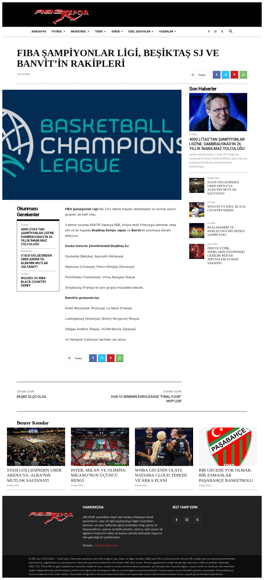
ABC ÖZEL (212, 244)
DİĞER (116, 31)
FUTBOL (57, 31)
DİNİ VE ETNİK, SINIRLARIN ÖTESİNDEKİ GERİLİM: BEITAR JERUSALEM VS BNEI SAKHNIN (226, 256)
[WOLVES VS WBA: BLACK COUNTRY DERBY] (196, 209)
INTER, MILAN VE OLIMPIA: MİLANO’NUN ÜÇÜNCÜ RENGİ (98, 475)
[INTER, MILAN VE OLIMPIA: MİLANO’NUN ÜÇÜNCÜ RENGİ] (100, 447)
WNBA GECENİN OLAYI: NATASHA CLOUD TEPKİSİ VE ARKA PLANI (161, 475)
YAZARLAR (166, 31)
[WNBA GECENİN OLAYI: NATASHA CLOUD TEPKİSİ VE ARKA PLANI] (164, 447)
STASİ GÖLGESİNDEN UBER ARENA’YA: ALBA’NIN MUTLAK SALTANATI (36, 261)
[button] (230, 32)
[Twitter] (222, 31)
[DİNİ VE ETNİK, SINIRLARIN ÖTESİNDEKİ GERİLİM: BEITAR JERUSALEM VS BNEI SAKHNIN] (196, 251)
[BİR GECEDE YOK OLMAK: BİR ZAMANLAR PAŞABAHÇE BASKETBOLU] (228, 447)
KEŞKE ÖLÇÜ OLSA (31, 397)
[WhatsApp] (243, 75)
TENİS (99, 31)
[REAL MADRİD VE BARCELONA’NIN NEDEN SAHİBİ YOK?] (196, 230)
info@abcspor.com (106, 545)
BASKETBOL (78, 31)
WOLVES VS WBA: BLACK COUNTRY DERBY (33, 281)
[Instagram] (215, 31)
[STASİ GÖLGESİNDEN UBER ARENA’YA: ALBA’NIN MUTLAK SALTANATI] (196, 185)
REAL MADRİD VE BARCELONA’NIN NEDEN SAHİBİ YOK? (226, 231)
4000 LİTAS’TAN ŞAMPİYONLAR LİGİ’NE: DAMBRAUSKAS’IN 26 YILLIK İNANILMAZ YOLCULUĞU (38, 236)
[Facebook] (209, 31)
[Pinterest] (234, 75)
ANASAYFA (39, 31)
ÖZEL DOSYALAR (139, 31)
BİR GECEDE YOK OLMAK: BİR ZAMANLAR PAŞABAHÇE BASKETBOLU (226, 475)
